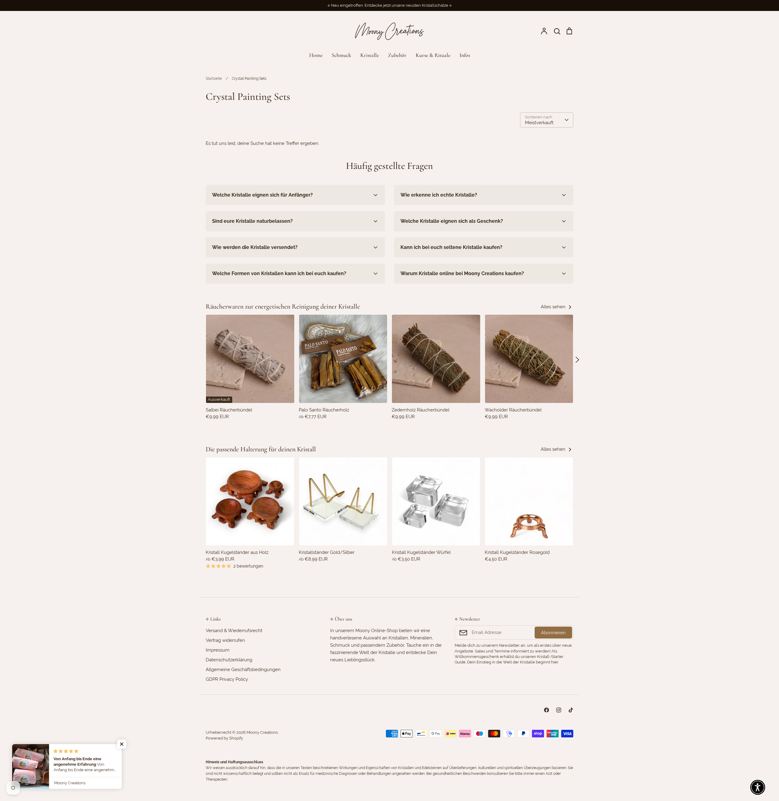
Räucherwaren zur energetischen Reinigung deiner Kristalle (283, 306)
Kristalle (369, 55)
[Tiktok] (571, 710)
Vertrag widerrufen (225, 640)
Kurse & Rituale (433, 55)
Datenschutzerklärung (229, 660)
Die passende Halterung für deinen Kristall (261, 449)
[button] (201, 359)
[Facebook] (546, 710)
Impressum (217, 650)
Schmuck (341, 55)
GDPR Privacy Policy (227, 679)
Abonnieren (553, 632)
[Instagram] (559, 710)
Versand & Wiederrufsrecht (234, 630)
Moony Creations (262, 732)
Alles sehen (554, 307)
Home (316, 55)
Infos (464, 55)
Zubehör (397, 55)
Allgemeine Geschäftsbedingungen (243, 669)
